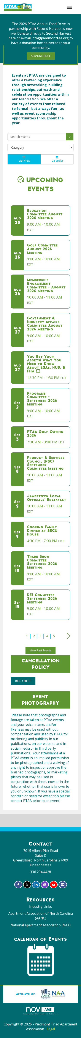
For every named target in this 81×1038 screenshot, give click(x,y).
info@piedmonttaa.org (50, 38)
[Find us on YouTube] (54, 885)
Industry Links (40, 906)
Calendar (56, 160)
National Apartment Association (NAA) (41, 925)
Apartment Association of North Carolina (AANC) (40, 916)
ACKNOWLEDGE (41, 56)
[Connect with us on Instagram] (45, 885)
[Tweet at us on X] (27, 885)
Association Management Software (40, 1014)
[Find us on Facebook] (18, 885)
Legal (51, 1029)
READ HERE (23, 681)
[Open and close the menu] (54, 7)
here (13, 38)
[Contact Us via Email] (63, 885)
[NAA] (52, 993)
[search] (69, 136)
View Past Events (40, 650)
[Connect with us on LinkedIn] (36, 885)
